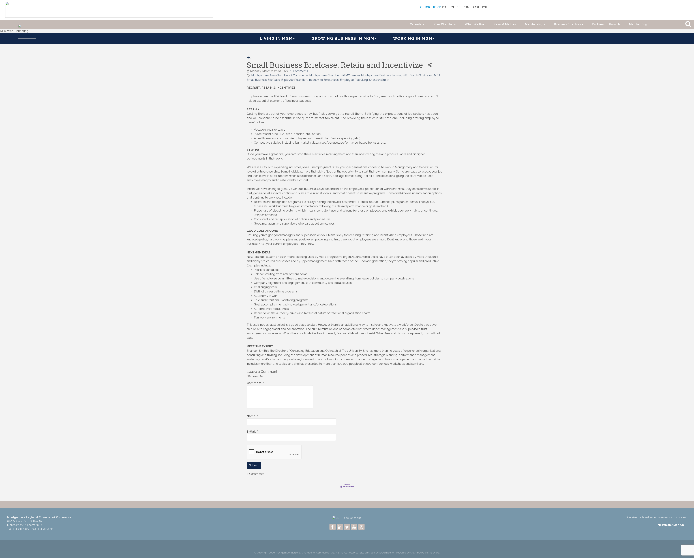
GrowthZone (386, 552)
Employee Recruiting (354, 79)
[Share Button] (430, 65)
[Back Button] (248, 58)
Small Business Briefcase (263, 79)
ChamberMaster (419, 552)
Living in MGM (276, 38)
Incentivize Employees (324, 79)
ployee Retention (295, 79)
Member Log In (640, 24)
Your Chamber (444, 24)
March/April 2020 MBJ (425, 75)
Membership (534, 24)
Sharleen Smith (379, 79)
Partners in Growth (606, 24)
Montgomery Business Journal (381, 75)
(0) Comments (298, 71)
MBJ (405, 75)
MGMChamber (350, 75)
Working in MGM (412, 38)
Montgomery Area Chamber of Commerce (279, 75)
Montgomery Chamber (324, 75)
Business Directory (567, 24)
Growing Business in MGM (343, 38)
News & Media (503, 24)
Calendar (416, 24)
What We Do (474, 24)
